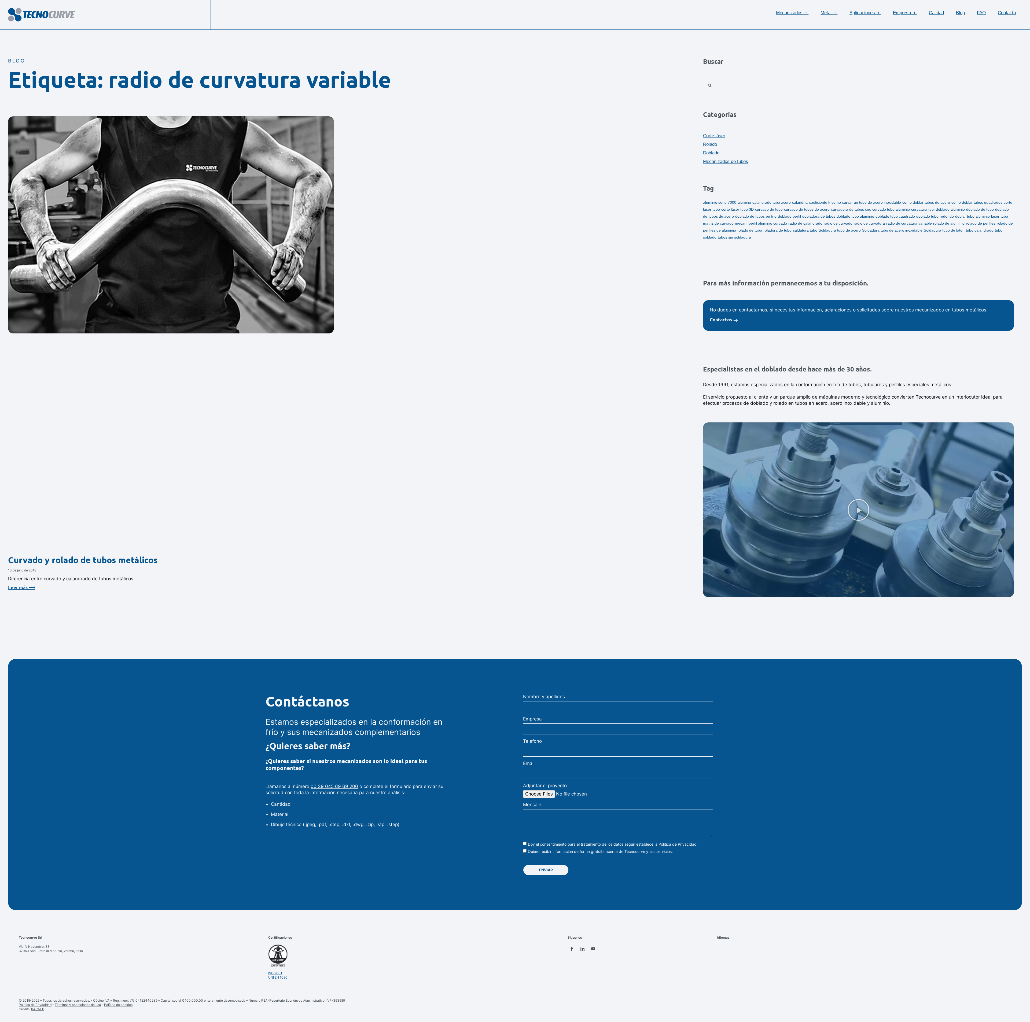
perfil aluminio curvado (768, 223)
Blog (960, 12)
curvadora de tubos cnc (851, 209)
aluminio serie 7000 (719, 202)
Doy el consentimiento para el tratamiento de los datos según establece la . (613, 844)
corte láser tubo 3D (737, 209)
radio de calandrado (805, 223)
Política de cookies (118, 1005)
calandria (800, 202)
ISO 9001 (275, 973)
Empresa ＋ (905, 12)
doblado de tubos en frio (756, 216)
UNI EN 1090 (278, 977)
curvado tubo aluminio (891, 209)
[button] (858, 510)
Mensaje (532, 804)
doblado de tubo (980, 209)
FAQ (981, 12)
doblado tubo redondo (935, 216)
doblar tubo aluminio (972, 216)
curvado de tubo (769, 209)
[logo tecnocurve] (41, 14)
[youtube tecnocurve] (593, 949)
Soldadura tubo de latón (944, 230)
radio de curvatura (869, 223)
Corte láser (714, 135)
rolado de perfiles (980, 223)
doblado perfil (789, 216)
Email (529, 763)
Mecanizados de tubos (725, 161)
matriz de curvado (718, 223)
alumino (744, 202)
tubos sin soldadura (734, 237)
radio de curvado (838, 223)
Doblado (711, 152)
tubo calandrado (980, 230)
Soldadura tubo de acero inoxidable (892, 230)
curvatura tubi (923, 209)
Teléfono (532, 741)
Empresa (532, 719)
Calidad (936, 12)
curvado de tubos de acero (807, 209)
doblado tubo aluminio (855, 216)
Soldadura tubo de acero (840, 230)
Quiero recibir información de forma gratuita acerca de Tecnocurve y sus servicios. (600, 851)
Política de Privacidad (678, 844)
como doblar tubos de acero (926, 202)
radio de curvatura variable (909, 223)
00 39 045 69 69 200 (334, 786)
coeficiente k (819, 202)
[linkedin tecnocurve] (582, 949)
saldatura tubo (805, 230)
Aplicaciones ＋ (865, 12)
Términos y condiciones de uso (78, 1005)
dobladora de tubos (818, 216)
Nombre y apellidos (544, 696)
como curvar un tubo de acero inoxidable (866, 202)
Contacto (1007, 12)
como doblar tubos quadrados (976, 202)
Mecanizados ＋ (792, 12)
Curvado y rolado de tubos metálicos (83, 560)
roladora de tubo (777, 230)
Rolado (710, 144)
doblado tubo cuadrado (895, 216)
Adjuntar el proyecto (545, 785)
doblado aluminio (950, 209)
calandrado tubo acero (771, 202)
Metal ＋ (829, 12)
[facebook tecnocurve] (572, 949)
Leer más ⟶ (21, 587)
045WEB (37, 1009)
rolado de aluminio (949, 223)
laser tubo (999, 216)
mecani (741, 223)
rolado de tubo (749, 230)
